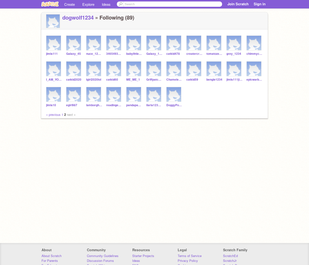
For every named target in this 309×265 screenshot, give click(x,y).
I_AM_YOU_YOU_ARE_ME (54, 79)
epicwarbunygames (254, 79)
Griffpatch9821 (154, 79)
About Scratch (52, 255)
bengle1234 (214, 79)
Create (69, 4)
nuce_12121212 (94, 54)
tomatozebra (214, 54)
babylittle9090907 (134, 54)
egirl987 (71, 105)
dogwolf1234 (78, 17)
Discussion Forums (100, 260)
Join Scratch (238, 4)
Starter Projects (143, 255)
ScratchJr (230, 260)
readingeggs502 (114, 105)
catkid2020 (73, 79)
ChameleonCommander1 (174, 79)
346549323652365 (114, 54)
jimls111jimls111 (234, 79)
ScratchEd (230, 255)
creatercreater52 (194, 54)
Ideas (106, 4)
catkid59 (192, 79)
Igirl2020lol (93, 79)
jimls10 (51, 105)
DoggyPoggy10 (174, 105)
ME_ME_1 (133, 79)
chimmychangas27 (254, 54)
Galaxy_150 (154, 54)
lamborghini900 (94, 105)
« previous (54, 114)
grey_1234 (233, 54)
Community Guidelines (103, 255)
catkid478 (173, 54)
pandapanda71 (134, 105)
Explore (88, 4)
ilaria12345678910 (154, 105)
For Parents (50, 260)
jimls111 (52, 54)
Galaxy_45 (73, 54)
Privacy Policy (188, 260)
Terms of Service (190, 255)
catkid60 (112, 79)
